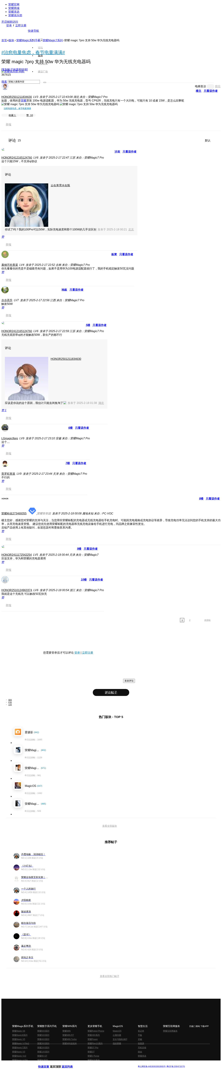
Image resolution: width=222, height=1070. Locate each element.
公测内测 (117, 1035)
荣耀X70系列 (94, 1060)
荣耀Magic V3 (18, 1052)
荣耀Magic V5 (18, 1039)
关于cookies (89, 1064)
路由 (140, 1052)
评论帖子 (111, 692)
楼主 (198, 90)
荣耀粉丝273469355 (14, 513)
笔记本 (141, 1031)
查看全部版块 (109, 825)
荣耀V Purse (93, 1056)
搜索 (4, 81)
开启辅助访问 (9, 21)
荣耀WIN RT (68, 1035)
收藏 (12, 115)
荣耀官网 (13, 4)
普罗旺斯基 (8, 473)
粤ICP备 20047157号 (175, 1066)
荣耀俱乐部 (15, 15)
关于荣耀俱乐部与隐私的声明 (70, 1064)
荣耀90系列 (42, 1060)
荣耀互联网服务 (170, 1031)
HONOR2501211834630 (16, 96)
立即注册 (20, 25)
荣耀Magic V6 (18, 1031)
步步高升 (6, 300)
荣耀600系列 (43, 1031)
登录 (9, 25)
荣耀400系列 (43, 1039)
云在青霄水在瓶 (60, 185)
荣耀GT (91, 1052)
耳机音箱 (142, 1047)
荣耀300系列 (43, 1043)
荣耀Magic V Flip (20, 1060)
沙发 (117, 151)
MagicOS (117, 1031)
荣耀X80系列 (94, 1035)
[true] (44, 82)
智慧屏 (141, 1043)
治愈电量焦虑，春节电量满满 (17, 108)
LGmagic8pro (9, 438)
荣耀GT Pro (93, 1047)
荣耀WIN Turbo (69, 1039)
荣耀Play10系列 (95, 1043)
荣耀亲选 (13, 11)
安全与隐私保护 (120, 1039)
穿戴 (140, 1039)
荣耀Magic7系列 (53, 40)
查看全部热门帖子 (109, 976)
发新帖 (207, 620)
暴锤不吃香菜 (9, 264)
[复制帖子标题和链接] (14, 69)
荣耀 (23, 100)
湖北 (101, 402)
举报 (8, 124)
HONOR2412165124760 (16, 157)
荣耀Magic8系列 (19, 1035)
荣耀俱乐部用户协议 (47, 1064)
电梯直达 (200, 86)
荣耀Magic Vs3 (19, 1056)
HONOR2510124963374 (16, 590)
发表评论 (129, 680)
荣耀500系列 (43, 1035)
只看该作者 (211, 90)
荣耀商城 (13, 8)
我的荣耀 (117, 1043)
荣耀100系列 (43, 1052)
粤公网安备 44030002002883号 (151, 1066)
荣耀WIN (66, 1031)
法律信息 (99, 1064)
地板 (64, 289)
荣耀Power (93, 1039)
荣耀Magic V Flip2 (20, 1043)
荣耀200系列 (43, 1047)
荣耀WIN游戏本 (69, 1043)
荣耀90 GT (42, 1056)
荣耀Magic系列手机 (28, 40)
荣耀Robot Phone (96, 1031)
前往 (218, 86)
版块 (11, 40)
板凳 (114, 254)
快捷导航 (33, 30)
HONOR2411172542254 (16, 554)
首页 (40, 39)
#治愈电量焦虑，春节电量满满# (33, 52)
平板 (140, 1035)
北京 (131, 229)
